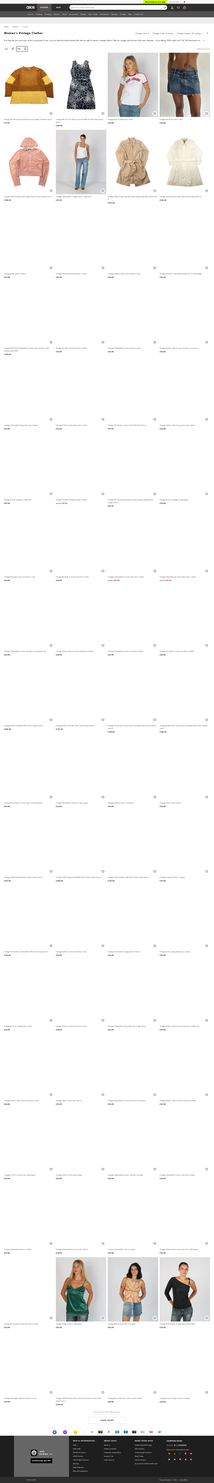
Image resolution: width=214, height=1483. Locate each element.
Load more (107, 1420)
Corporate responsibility (112, 1452)
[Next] (207, 33)
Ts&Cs (175, 1480)
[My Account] (172, 7)
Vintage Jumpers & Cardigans (190, 33)
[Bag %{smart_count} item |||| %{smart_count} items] (184, 7)
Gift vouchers (139, 1449)
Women (15, 26)
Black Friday (139, 1456)
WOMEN (44, 7)
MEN (58, 7)
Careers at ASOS (110, 1449)
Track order (77, 1449)
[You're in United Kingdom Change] (184, 2)
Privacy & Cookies (165, 1480)
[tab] (30, 14)
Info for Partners (140, 1460)
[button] (169, 1454)
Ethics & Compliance (80, 1471)
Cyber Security (109, 1460)
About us (107, 1445)
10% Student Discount (81, 1460)
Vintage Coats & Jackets (163, 33)
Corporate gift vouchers (143, 1452)
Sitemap (76, 1463)
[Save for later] (51, 113)
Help (74, 1445)
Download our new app (155, 2)
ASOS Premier (78, 1456)
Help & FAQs (174, 2)
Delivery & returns (79, 1452)
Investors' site (108, 1456)
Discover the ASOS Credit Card (146, 1463)
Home (6, 26)
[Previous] (132, 33)
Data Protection (78, 1467)
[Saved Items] (178, 7)
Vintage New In (142, 33)
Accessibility (184, 1480)
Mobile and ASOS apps (143, 1445)
